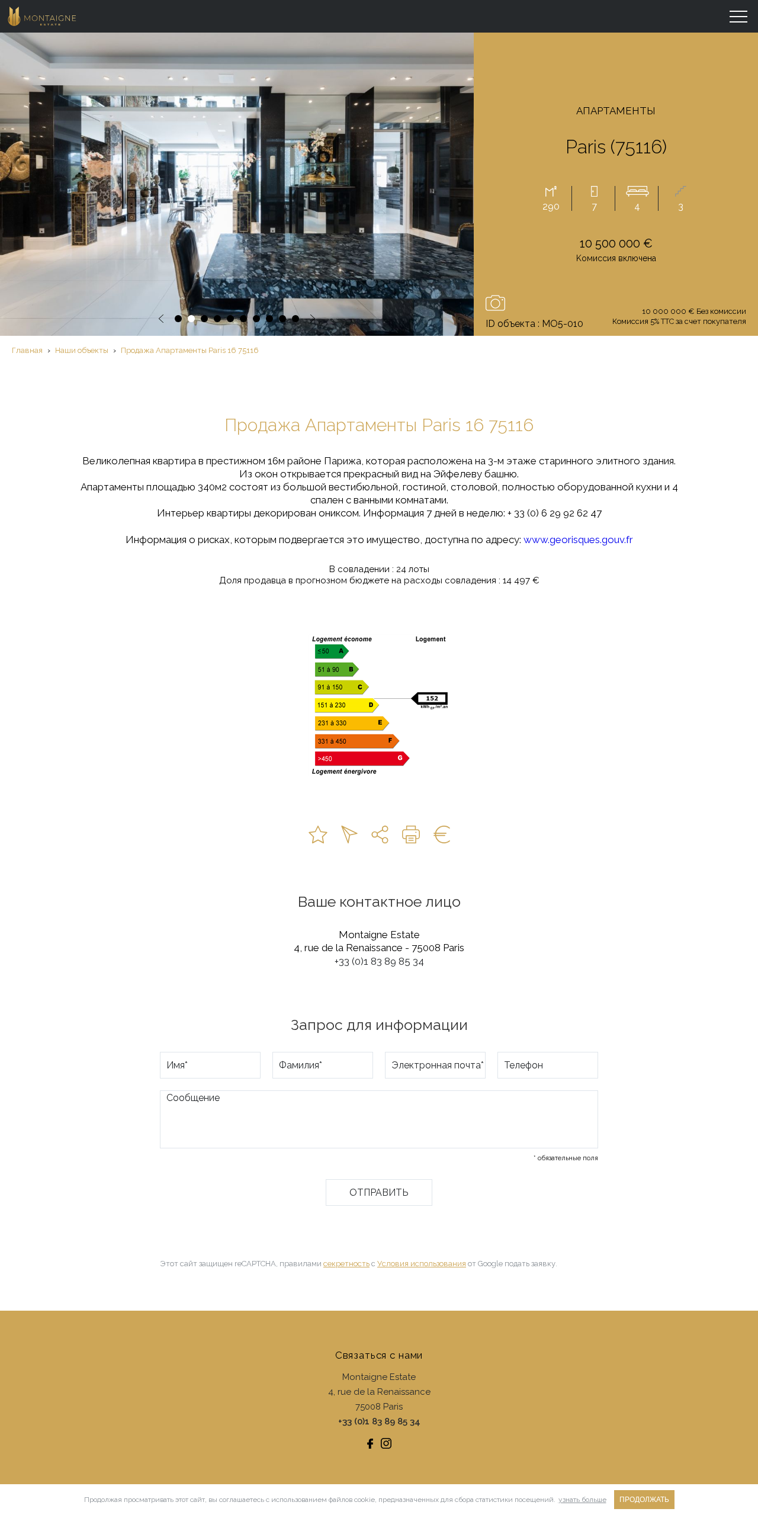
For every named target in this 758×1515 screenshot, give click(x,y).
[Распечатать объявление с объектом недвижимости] (411, 834)
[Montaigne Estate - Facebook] (370, 1443)
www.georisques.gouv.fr (578, 539)
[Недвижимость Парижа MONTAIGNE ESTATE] (42, 16)
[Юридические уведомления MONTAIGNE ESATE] (441, 834)
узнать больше (582, 1500)
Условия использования (421, 1263)
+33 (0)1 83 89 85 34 (379, 961)
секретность (346, 1263)
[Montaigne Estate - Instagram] (386, 1443)
